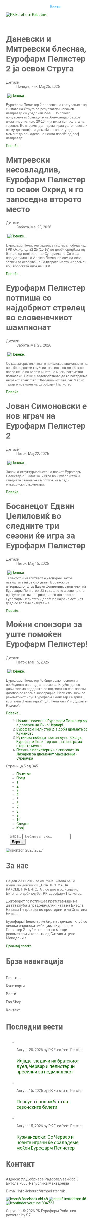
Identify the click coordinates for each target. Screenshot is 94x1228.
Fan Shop (13, 1002)
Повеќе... (13, 146)
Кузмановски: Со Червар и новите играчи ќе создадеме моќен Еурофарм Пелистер (47, 1142)
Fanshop (46, 21)
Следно (22, 824)
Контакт (69, 21)
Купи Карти (20, 21)
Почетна (17, 7)
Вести (55, 7)
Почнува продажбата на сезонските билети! (42, 1104)
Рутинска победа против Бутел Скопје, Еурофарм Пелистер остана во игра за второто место (49, 741)
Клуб (37, 7)
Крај (20, 828)
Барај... (16, 836)
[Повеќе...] (17, 96)
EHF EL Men (79, 7)
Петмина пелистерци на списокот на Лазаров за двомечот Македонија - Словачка (47, 754)
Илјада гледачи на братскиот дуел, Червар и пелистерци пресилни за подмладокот (47, 1066)
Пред (20, 778)
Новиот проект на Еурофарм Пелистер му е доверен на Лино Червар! (51, 723)
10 (18, 820)
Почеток (23, 774)
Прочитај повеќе (19, 946)
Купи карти (15, 986)
